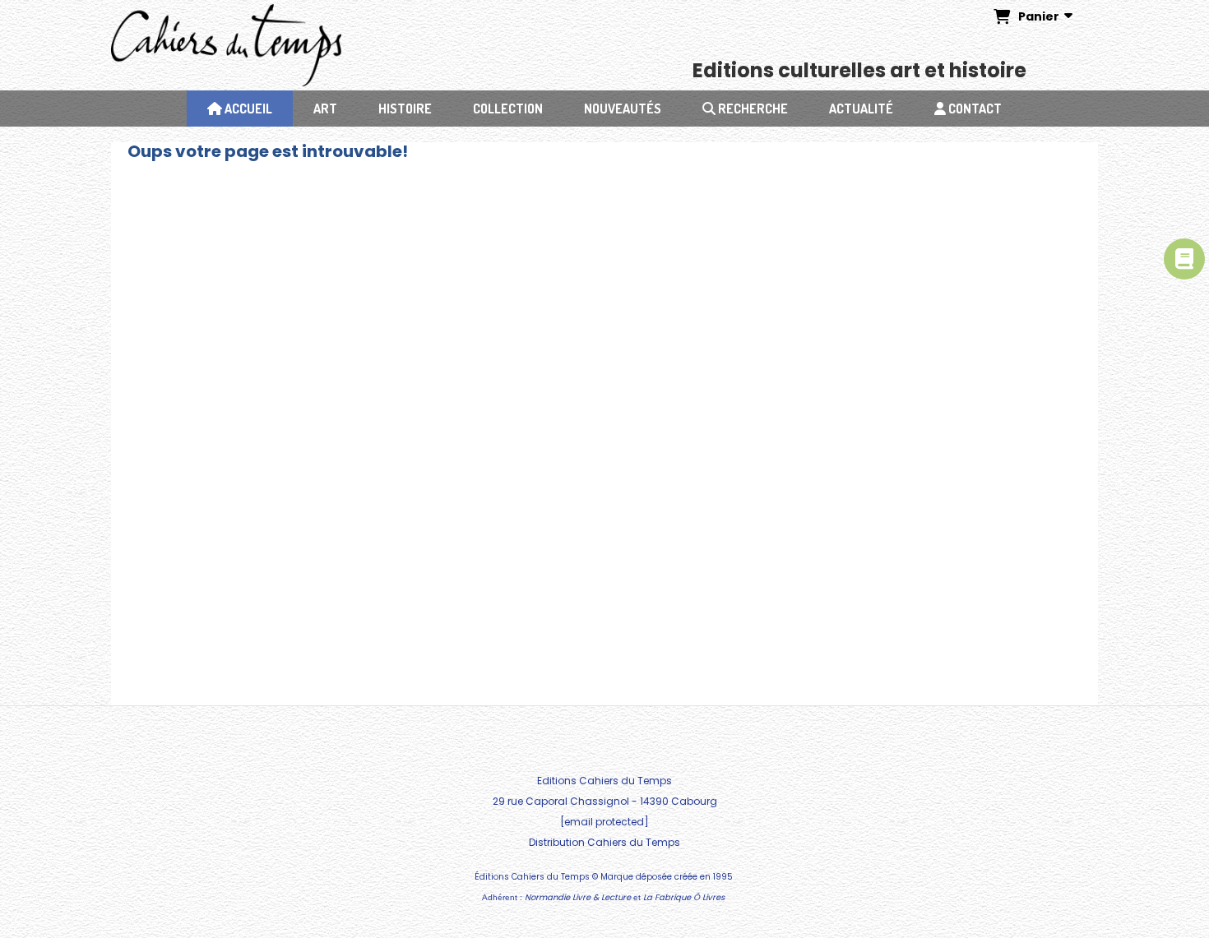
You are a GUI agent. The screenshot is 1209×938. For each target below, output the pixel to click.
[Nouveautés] (1184, 259)
